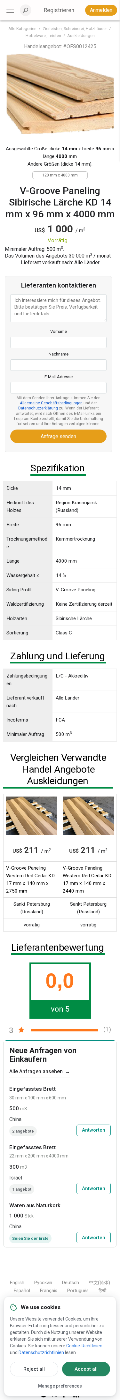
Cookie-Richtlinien (84, 1345)
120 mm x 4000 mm (60, 175)
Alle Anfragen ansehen (39, 1071)
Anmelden (101, 10)
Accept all (86, 1369)
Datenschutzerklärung (38, 408)
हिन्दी (102, 1290)
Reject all (34, 1369)
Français (48, 1290)
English (17, 1282)
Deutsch (70, 1282)
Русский (43, 1282)
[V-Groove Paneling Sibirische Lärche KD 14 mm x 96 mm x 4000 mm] (60, 94)
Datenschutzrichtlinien (41, 1352)
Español (22, 1290)
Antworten (93, 1130)
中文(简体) (99, 1282)
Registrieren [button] (59, 10)
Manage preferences (60, 1386)
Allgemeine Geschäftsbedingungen (51, 403)
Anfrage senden (58, 436)
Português (78, 1290)
